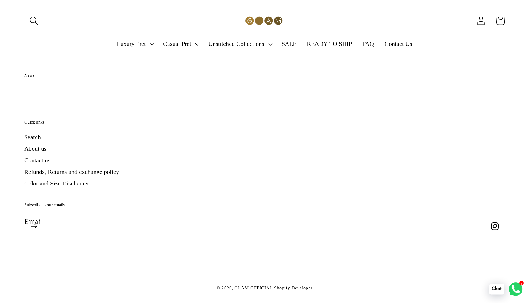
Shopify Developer (293, 288)
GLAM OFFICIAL (254, 288)
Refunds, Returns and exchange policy (71, 171)
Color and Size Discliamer (56, 183)
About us (35, 148)
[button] (34, 20)
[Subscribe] (34, 226)
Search (32, 137)
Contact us (37, 160)
